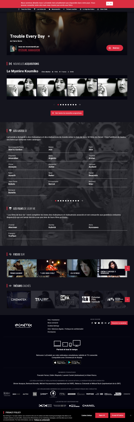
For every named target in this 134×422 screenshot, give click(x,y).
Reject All (102, 415)
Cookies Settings (87, 415)
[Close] (130, 415)
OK (111, 3)
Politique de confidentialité (42, 420)
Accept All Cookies (117, 415)
